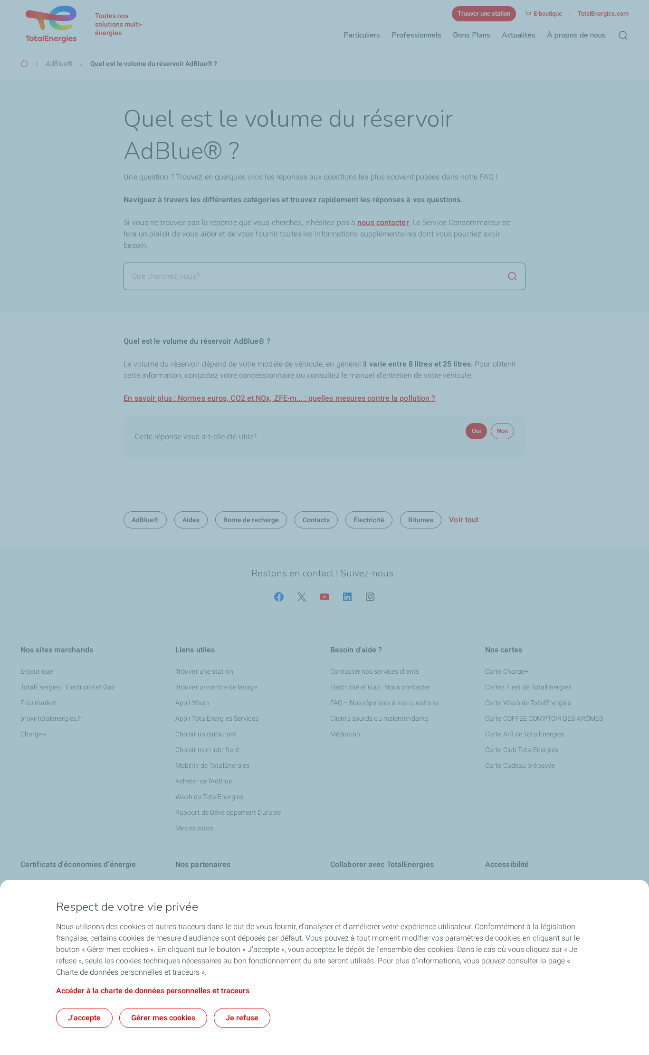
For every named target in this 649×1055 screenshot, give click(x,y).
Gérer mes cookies (163, 1017)
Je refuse (242, 1017)
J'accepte (84, 1017)
